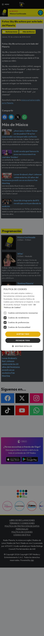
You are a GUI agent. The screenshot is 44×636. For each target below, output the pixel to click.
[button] (22, 346)
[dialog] (22, 318)
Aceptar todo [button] (22, 334)
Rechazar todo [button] (23, 340)
